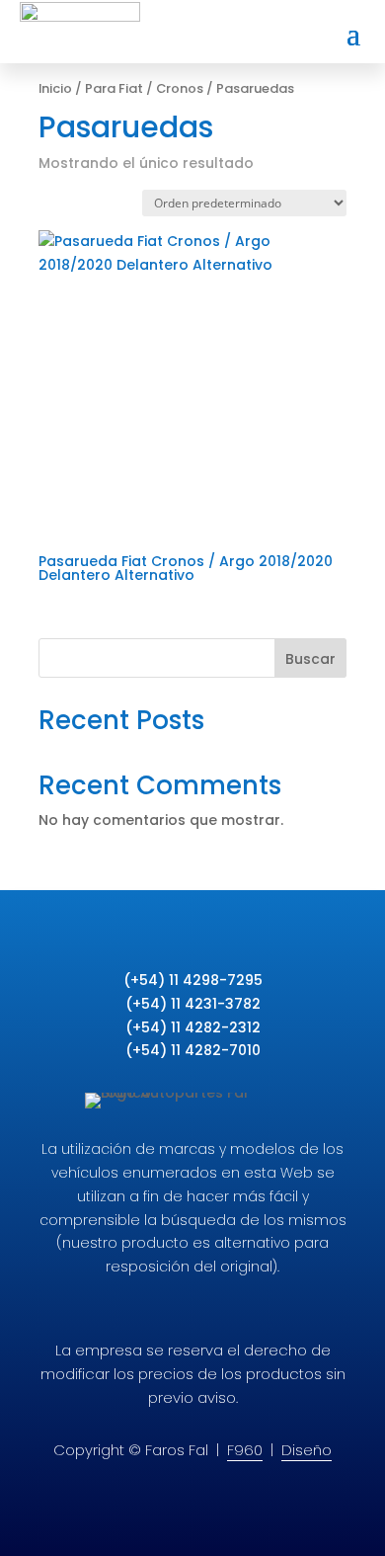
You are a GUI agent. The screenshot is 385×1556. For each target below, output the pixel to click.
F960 (245, 1449)
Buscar (310, 659)
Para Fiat (114, 88)
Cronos (179, 88)
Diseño (306, 1449)
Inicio (55, 88)
